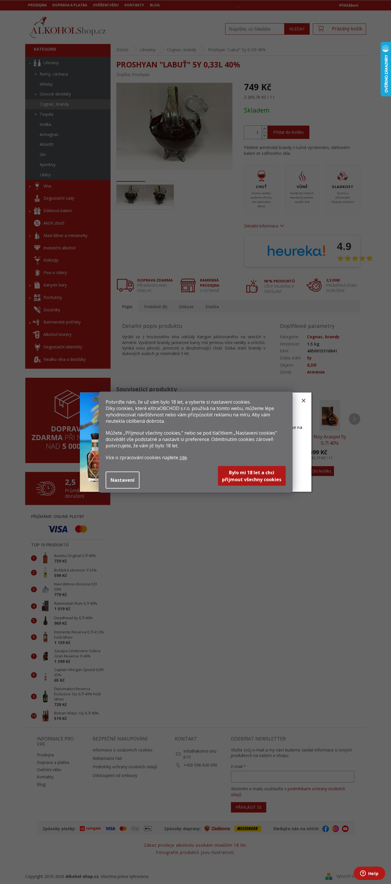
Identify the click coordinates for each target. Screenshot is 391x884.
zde (183, 457)
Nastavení (123, 480)
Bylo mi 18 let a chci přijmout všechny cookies (251, 475)
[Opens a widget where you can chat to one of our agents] (369, 874)
